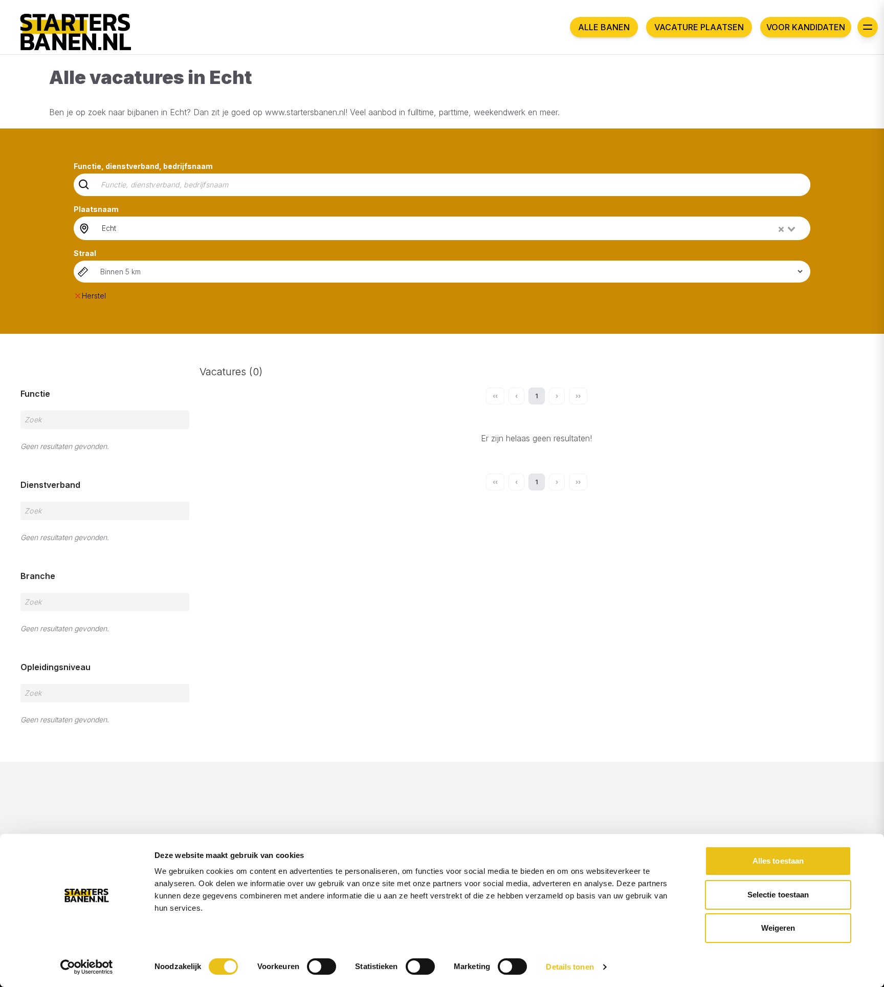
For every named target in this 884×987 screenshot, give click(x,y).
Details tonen (569, 966)
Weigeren (778, 928)
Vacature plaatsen (699, 27)
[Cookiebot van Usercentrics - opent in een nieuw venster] (86, 967)
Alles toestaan (778, 860)
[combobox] (449, 228)
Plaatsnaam (96, 209)
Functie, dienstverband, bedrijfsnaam (143, 166)
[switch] (321, 966)
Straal (85, 253)
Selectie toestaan (778, 894)
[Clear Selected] (781, 229)
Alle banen (604, 27)
